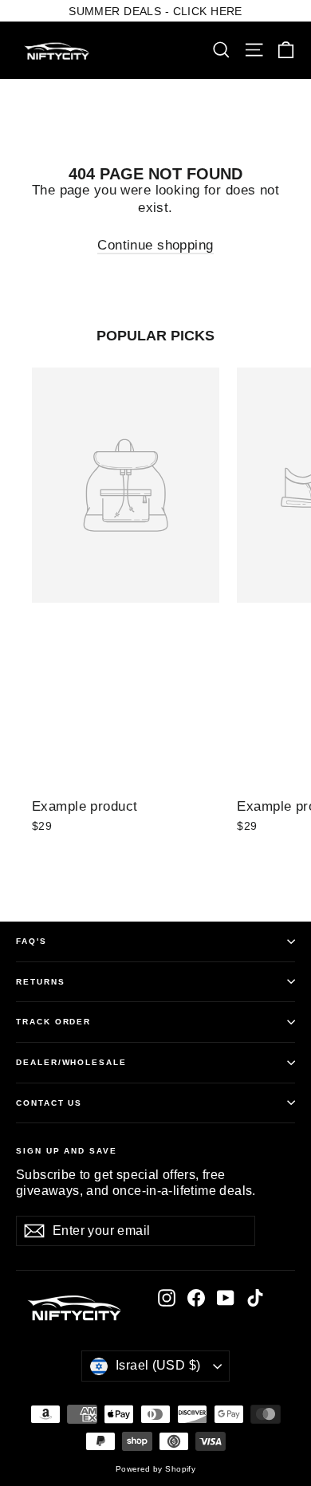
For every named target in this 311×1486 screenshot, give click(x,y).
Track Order (53, 1021)
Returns (40, 981)
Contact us (49, 1103)
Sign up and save (66, 1150)
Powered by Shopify (156, 1468)
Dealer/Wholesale (71, 1062)
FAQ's (31, 941)
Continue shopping (155, 245)
